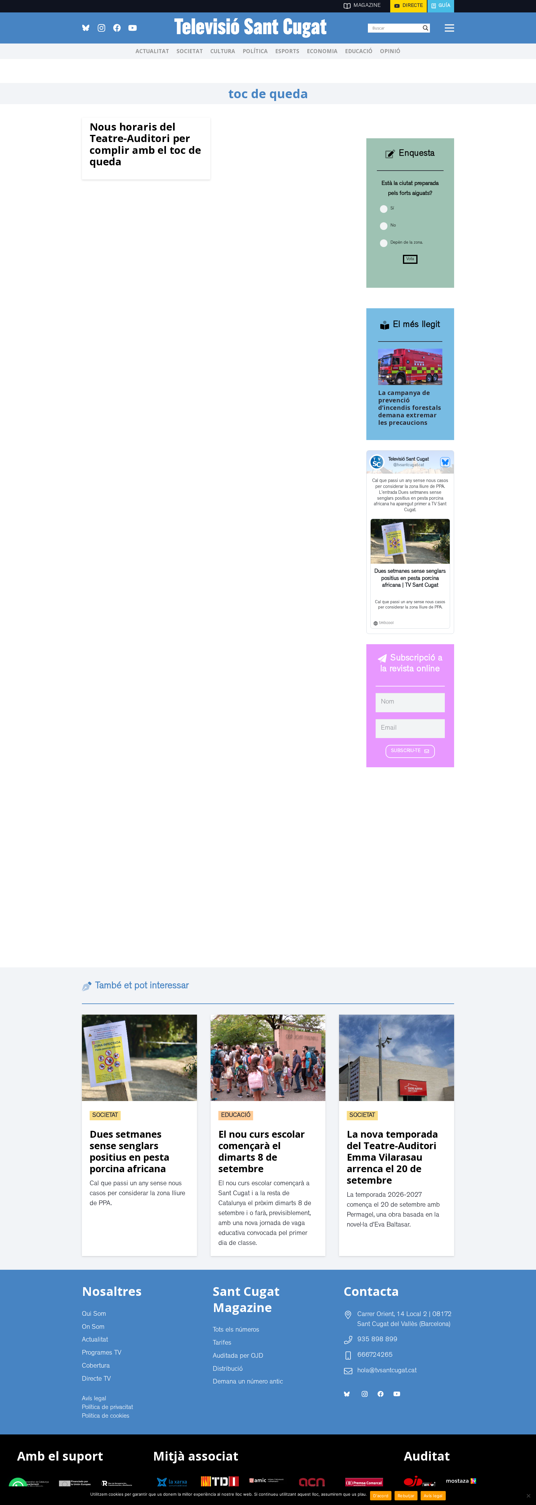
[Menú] (449, 28)
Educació (235, 1116)
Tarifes (222, 1343)
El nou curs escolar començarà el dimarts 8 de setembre (261, 1151)
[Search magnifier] (425, 28)
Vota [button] (410, 259)
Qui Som (94, 1314)
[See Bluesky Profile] (445, 462)
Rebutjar (406, 1495)
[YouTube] (132, 28)
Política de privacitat (107, 1408)
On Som (93, 1327)
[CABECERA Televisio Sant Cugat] (254, 28)
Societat (105, 1116)
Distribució (228, 1369)
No (393, 225)
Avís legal (94, 1399)
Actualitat (95, 1340)
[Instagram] (101, 28)
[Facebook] (117, 28)
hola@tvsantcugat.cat (387, 1371)
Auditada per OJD (238, 1356)
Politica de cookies (105, 1416)
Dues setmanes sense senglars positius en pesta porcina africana (129, 1151)
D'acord (380, 1495)
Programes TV (101, 1353)
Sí (392, 208)
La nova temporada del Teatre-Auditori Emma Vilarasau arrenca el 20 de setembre (392, 1156)
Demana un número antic (248, 1382)
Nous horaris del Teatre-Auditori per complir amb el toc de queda (145, 144)
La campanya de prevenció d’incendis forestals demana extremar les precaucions (409, 407)
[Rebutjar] (528, 1496)
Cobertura (96, 1366)
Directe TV (96, 1379)
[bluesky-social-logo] (86, 28)
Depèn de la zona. (407, 243)
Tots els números (236, 1330)
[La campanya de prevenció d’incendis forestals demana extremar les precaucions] (410, 353)
